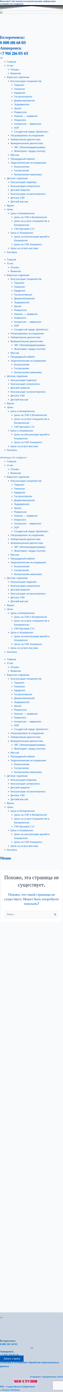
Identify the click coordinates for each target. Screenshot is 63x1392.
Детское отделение (17, 178)
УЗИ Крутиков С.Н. (24, 228)
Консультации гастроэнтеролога (28, 194)
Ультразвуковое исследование (27, 135)
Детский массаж (19, 201)
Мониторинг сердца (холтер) (29, 151)
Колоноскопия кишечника (28, 174)
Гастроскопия (21, 170)
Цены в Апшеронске (22, 232)
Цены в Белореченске (23, 213)
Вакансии (16, 73)
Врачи (10, 205)
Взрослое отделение (18, 77)
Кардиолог (19, 92)
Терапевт (19, 85)
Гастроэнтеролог (23, 96)
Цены (10, 209)
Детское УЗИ (18, 197)
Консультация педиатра (23, 182)
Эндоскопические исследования (28, 162)
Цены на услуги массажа (24, 248)
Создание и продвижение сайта (46, 1377)
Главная (11, 61)
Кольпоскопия (21, 166)
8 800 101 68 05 (13, 42)
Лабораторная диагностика (25, 139)
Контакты (12, 252)
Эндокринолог (22, 104)
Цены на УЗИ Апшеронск (28, 244)
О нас (10, 65)
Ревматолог (20, 112)
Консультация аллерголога (25, 186)
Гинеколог (19, 89)
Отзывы (15, 69)
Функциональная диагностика (27, 143)
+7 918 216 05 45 (14, 53)
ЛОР (16, 127)
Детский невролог (20, 190)
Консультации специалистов (26, 81)
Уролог (18, 108)
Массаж (15, 155)
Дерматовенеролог (24, 100)
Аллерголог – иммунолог (27, 123)
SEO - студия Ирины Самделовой (17, 1386)
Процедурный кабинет (23, 159)
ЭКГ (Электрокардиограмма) (29, 147)
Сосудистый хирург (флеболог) (31, 131)
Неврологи (20, 120)
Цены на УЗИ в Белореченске (30, 217)
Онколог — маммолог (26, 116)
